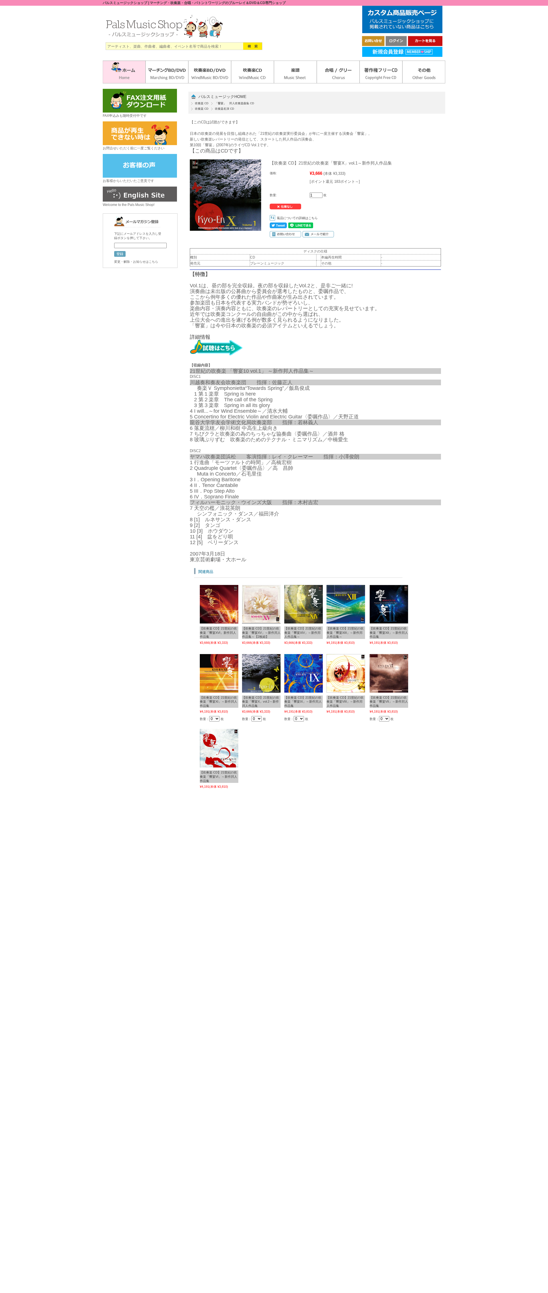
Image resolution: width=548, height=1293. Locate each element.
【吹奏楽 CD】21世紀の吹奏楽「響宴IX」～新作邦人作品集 (303, 701)
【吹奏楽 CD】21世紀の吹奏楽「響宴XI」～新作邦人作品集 (218, 701)
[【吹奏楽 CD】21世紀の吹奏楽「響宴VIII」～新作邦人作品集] (346, 689)
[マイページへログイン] (396, 44)
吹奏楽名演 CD (224, 108)
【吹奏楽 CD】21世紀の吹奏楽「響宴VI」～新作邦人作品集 (218, 776)
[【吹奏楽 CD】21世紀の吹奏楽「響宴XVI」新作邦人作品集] (219, 620)
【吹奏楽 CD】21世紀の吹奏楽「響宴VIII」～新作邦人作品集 (345, 701)
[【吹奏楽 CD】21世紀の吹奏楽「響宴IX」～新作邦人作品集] (303, 689)
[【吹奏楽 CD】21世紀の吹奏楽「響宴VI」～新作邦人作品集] (219, 764)
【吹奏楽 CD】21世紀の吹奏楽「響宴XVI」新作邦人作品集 (218, 632)
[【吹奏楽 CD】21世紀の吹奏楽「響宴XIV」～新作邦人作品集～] (303, 620)
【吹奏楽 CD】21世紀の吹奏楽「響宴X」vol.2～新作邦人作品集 (260, 701)
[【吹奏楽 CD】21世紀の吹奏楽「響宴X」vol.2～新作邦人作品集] (261, 689)
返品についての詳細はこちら (297, 218)
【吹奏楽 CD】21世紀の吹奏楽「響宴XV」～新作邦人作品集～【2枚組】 (261, 632)
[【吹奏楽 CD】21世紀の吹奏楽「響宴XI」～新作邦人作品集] (219, 689)
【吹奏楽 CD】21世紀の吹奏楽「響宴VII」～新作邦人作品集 (389, 701)
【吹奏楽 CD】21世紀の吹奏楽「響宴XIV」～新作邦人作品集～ (302, 632)
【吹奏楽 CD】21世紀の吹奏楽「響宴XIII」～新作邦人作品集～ (345, 632)
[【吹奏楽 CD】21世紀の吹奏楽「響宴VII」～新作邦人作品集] (389, 689)
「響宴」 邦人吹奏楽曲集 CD (234, 103)
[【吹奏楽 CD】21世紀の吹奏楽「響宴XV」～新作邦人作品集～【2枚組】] (261, 620)
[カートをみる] (425, 44)
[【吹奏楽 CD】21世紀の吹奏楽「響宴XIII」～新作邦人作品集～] (346, 620)
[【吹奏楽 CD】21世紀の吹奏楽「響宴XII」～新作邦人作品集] (389, 620)
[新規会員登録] (402, 55)
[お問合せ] (373, 44)
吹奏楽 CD (201, 103)
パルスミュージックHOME (222, 97)
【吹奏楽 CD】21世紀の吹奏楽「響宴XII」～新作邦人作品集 (389, 632)
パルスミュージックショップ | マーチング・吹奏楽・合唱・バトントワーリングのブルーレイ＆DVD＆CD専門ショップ (194, 3)
